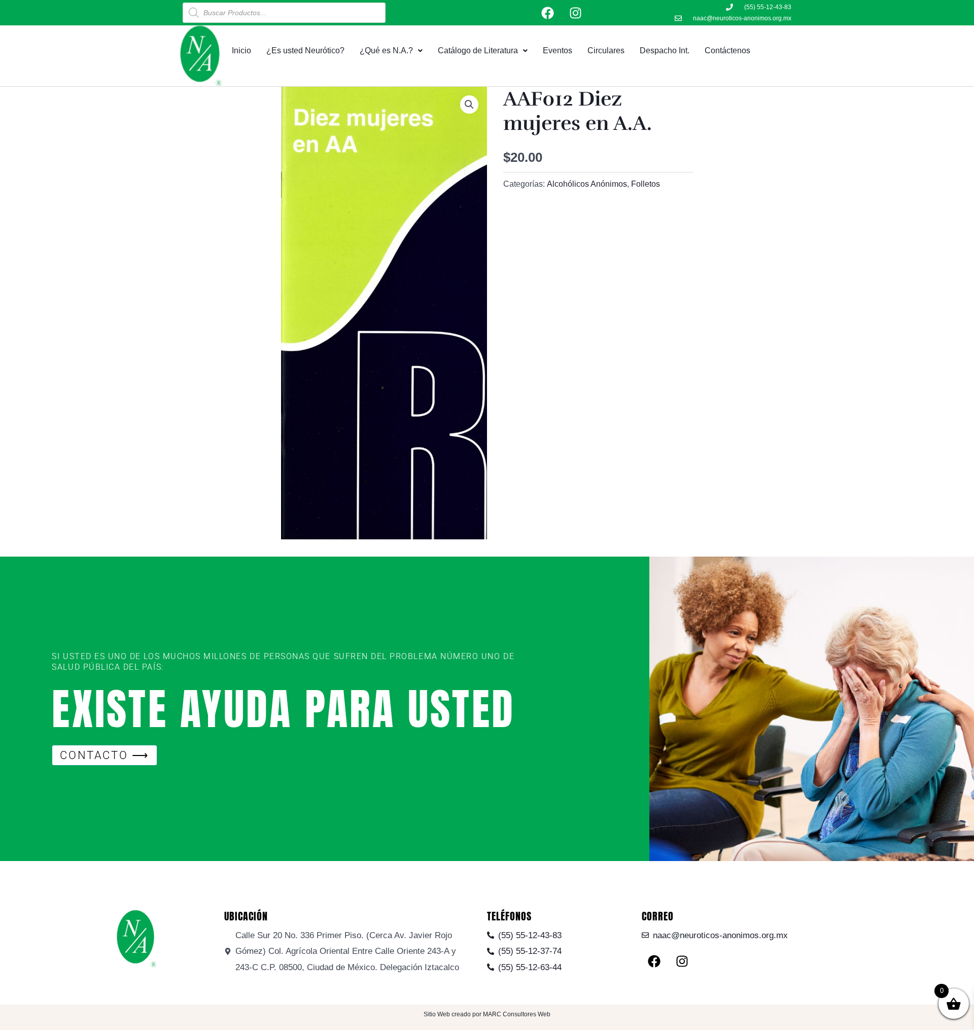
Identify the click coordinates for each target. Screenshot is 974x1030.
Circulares (605, 50)
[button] (469, 104)
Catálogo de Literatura (478, 50)
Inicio (241, 50)
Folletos (645, 184)
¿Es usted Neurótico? (305, 50)
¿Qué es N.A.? (386, 50)
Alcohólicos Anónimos (587, 184)
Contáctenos (727, 50)
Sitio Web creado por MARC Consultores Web (487, 1014)
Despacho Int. (664, 50)
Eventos (557, 50)
